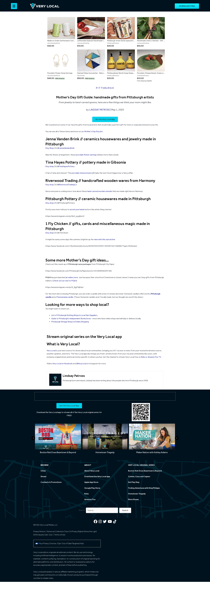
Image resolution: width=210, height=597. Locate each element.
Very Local (51, 350)
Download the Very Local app (49, 412)
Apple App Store (91, 482)
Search (82, 510)
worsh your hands (77, 209)
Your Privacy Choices (48, 543)
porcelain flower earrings (86, 155)
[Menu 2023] (14, 6)
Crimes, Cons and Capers (139, 476)
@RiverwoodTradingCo (67, 184)
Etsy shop (49, 166)
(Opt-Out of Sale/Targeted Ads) (70, 543)
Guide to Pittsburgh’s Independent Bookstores (71, 318)
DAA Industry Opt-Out (42, 535)
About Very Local (91, 471)
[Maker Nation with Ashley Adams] (152, 439)
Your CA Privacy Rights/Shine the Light (81, 531)
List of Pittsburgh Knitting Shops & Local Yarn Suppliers (74, 315)
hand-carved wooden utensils (99, 191)
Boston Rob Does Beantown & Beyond (145, 471)
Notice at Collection (55, 531)
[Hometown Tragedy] (105, 439)
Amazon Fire (89, 499)
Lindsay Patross (99, 109)
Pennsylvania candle (65, 297)
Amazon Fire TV (154, 357)
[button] (125, 510)
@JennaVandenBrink (65, 148)
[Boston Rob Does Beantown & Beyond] (58, 439)
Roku (143, 357)
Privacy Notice (39, 531)
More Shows (133, 499)
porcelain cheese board (81, 173)
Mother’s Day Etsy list (93, 131)
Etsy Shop (49, 148)
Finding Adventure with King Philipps (144, 488)
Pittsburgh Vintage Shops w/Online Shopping (70, 322)
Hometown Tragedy (137, 494)
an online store (72, 277)
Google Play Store (92, 488)
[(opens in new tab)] (141, 412)
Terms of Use (59, 535)
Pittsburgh (105, 87)
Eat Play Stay (133, 482)
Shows (43, 476)
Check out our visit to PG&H (64, 281)
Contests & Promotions (51, 482)
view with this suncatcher (104, 239)
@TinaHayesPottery (65, 166)
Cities (43, 471)
